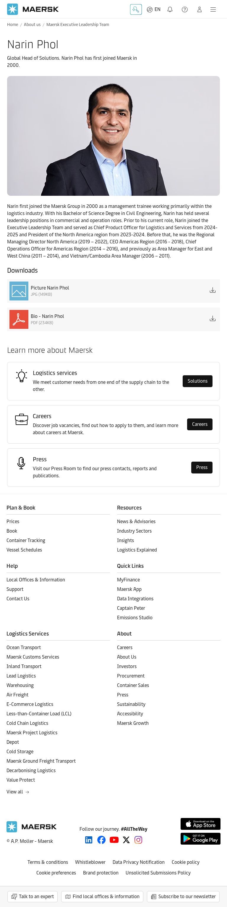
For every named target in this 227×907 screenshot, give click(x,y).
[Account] (199, 9)
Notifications (171, 6)
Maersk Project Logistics (32, 732)
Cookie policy (186, 862)
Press (201, 467)
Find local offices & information (106, 896)
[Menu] (213, 9)
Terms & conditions (47, 862)
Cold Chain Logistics (27, 723)
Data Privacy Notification (139, 862)
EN (157, 9)
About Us (126, 657)
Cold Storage (20, 751)
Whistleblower (90, 862)
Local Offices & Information (36, 580)
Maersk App (129, 589)
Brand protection (101, 873)
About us (32, 24)
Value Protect (21, 780)
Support (185, 9)
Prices (13, 521)
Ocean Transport (24, 647)
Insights (125, 540)
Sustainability (131, 704)
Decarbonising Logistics (31, 770)
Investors (127, 666)
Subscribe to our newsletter (187, 896)
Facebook (101, 840)
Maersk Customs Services (33, 657)
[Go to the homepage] (32, 831)
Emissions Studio (135, 617)
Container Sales (133, 685)
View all (15, 792)
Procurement (131, 676)
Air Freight (17, 695)
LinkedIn (89, 840)
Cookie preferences (56, 873)
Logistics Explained (137, 550)
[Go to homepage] (33, 9)
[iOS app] (200, 824)
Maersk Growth (133, 723)
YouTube (114, 840)
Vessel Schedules (24, 550)
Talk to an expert (36, 896)
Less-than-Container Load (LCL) (39, 714)
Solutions (197, 381)
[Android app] (200, 839)
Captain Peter (131, 608)
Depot (13, 742)
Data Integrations (135, 599)
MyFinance (128, 580)
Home (12, 24)
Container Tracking (26, 540)
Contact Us (18, 599)
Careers (199, 424)
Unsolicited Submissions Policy (158, 873)
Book (12, 531)
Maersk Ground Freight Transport (41, 761)
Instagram (138, 840)
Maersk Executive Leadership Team (77, 24)
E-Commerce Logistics (30, 704)
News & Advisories (136, 521)
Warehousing (20, 685)
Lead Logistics (21, 676)
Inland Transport (24, 666)
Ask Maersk (136, 9)
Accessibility (130, 714)
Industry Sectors (134, 531)
